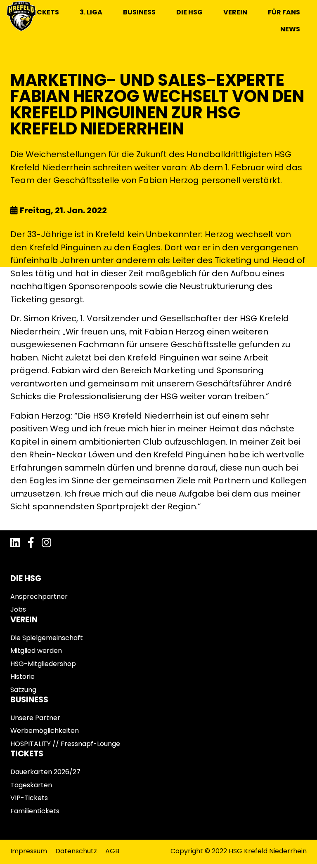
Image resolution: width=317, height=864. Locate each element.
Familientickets (34, 811)
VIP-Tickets (29, 798)
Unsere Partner (35, 718)
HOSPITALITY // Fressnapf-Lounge (65, 744)
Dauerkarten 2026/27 (45, 772)
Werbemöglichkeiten (44, 730)
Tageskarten (31, 785)
